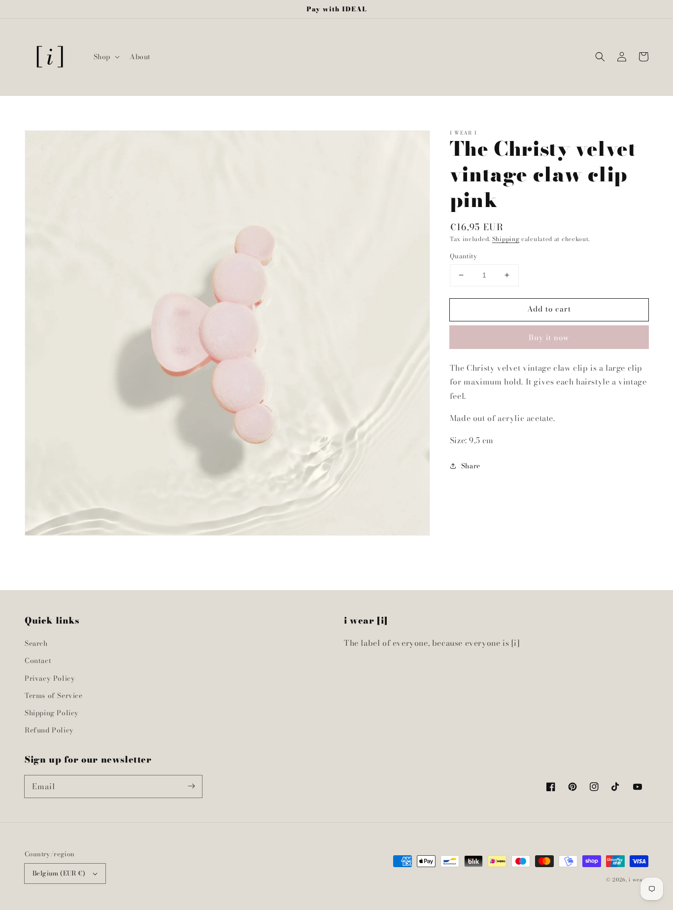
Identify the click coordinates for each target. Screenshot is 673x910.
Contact (38, 660)
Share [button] (470, 465)
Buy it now (549, 337)
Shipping (506, 239)
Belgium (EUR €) (59, 873)
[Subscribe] (191, 786)
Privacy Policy (50, 678)
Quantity (463, 256)
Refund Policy (49, 730)
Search (36, 643)
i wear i (638, 879)
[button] (106, 56)
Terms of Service (54, 695)
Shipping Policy (52, 712)
